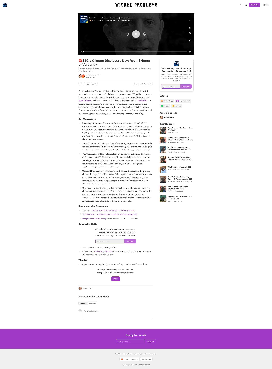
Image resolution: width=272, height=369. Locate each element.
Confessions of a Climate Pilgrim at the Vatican (180, 197)
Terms (142, 354)
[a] (163, 130)
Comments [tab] (83, 303)
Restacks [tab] (92, 303)
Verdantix (142, 100)
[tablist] (87, 303)
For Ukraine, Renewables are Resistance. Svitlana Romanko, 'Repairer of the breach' (180, 148)
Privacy (135, 354)
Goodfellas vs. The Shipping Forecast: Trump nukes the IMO (180, 178)
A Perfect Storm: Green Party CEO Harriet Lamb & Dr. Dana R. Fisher (180, 158)
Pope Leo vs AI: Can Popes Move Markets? (180, 129)
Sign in (265, 5)
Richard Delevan (92, 75)
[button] (120, 34)
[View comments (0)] (190, 28)
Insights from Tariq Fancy (94, 218)
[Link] (75, 119)
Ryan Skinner (84, 100)
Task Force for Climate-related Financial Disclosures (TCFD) (109, 214)
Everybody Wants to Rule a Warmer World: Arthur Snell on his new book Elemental (179, 139)
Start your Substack (130, 359)
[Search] (241, 5)
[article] (176, 130)
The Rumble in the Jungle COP (179, 167)
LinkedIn (98, 251)
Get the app (146, 359)
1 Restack (91, 288)
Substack (125, 364)
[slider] (135, 52)
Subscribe (254, 5)
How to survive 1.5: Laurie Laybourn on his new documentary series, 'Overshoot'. (180, 188)
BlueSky (109, 251)
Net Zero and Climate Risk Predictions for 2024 (113, 210)
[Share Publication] (246, 5)
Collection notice (151, 354)
